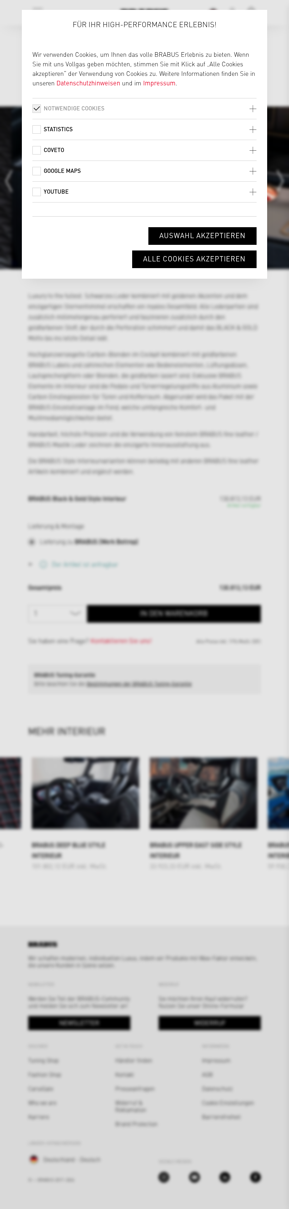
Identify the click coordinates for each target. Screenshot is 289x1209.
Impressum (159, 82)
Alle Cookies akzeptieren (194, 258)
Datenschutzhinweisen (88, 82)
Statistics (58, 129)
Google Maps (62, 171)
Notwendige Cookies (74, 108)
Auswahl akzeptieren (202, 235)
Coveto (54, 150)
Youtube (56, 191)
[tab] (144, 108)
